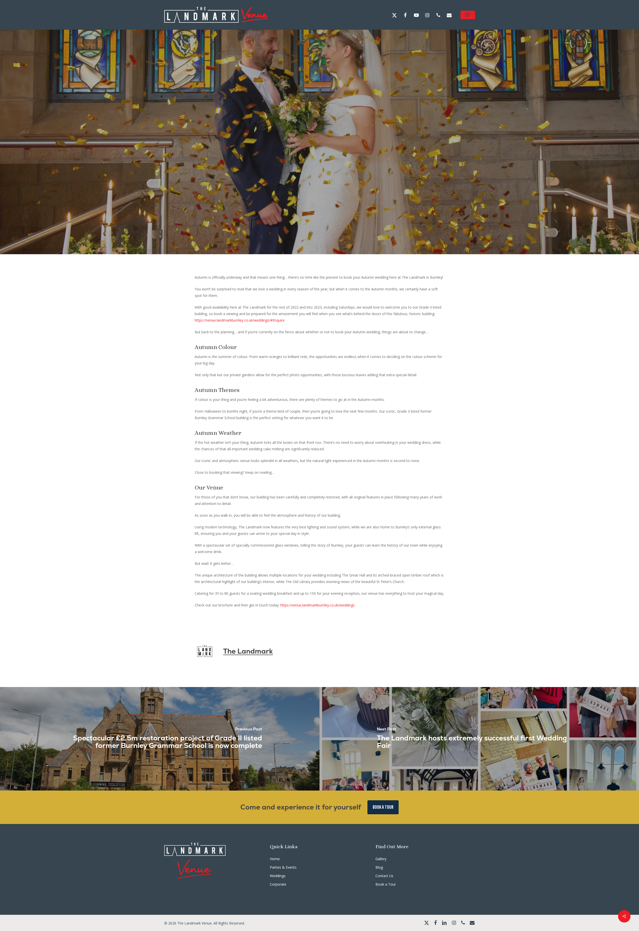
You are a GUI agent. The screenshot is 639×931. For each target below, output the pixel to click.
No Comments (357, 220)
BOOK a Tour (383, 807)
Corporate (278, 884)
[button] (468, 14)
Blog (379, 867)
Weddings (328, 173)
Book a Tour (385, 884)
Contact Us (384, 875)
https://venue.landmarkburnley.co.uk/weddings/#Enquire (240, 320)
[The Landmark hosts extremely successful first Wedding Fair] (479, 739)
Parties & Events (283, 867)
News (306, 173)
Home (275, 858)
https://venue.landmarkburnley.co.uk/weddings (317, 605)
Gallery (380, 858)
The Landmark (282, 220)
